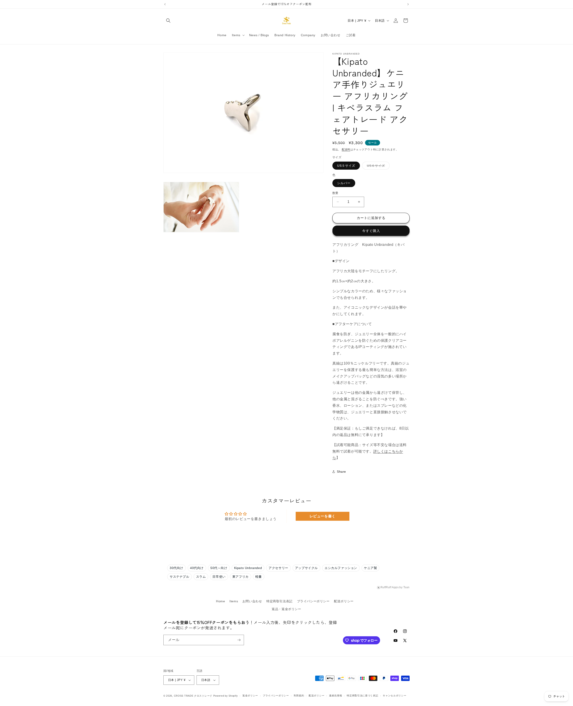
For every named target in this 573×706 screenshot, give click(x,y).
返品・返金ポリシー (286, 609)
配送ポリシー (344, 601)
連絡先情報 (335, 695)
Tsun (406, 587)
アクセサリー (278, 568)
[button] (168, 20)
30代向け (176, 568)
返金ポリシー (250, 695)
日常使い (218, 576)
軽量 (258, 576)
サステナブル (179, 576)
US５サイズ (346, 165)
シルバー (344, 183)
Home (220, 601)
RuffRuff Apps (390, 587)
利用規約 (299, 695)
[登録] (239, 640)
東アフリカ (240, 576)
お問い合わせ (252, 601)
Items (233, 601)
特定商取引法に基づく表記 (362, 695)
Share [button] (341, 471)
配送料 (346, 149)
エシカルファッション (341, 568)
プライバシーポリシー (313, 601)
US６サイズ (377, 167)
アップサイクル (306, 568)
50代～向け (218, 568)
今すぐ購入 (371, 231)
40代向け (197, 568)
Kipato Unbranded (248, 568)
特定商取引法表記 (279, 601)
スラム (201, 576)
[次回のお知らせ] (408, 4)
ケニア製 (370, 568)
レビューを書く (323, 516)
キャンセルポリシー (394, 695)
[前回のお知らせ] (165, 4)
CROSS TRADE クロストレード (193, 695)
